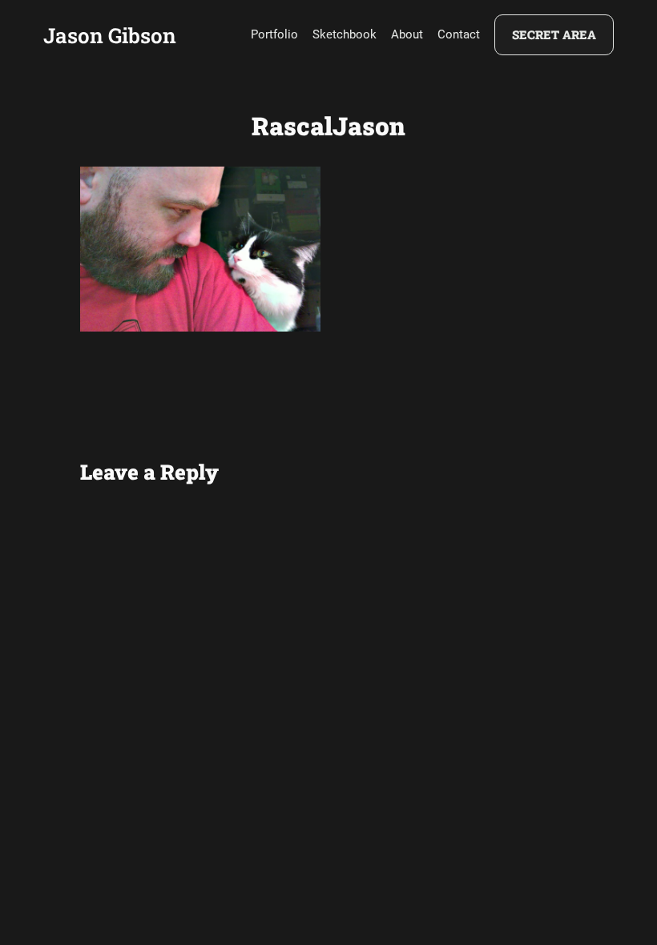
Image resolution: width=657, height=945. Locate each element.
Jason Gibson (109, 35)
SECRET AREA (554, 34)
